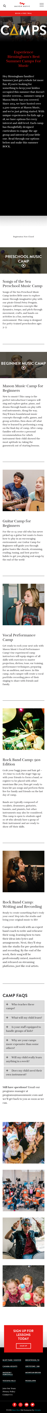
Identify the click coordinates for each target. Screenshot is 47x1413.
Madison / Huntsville (8, 1373)
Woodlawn (30, 1381)
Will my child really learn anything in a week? (24, 1059)
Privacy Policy (9, 1391)
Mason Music (16, 1410)
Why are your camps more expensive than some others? (22, 1044)
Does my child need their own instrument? (24, 1072)
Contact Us (8, 1395)
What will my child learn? (26, 1017)
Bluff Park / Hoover (12, 1360)
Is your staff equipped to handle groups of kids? (23, 1029)
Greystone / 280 (32, 1366)
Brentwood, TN (32, 1360)
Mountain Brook (33, 1372)
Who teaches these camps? (20, 1006)
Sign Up (23, 1346)
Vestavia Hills (9, 1381)
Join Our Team (9, 1388)
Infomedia (37, 1410)
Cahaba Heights (10, 1366)
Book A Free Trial (23, 13)
